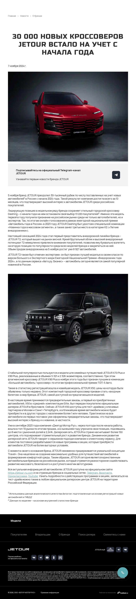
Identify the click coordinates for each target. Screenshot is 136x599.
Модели (16, 521)
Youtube (33, 476)
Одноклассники (17, 476)
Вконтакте (105, 473)
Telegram (92, 473)
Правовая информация (50, 593)
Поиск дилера (86, 534)
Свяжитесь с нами (114, 534)
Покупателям (19, 534)
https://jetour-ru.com (20, 473)
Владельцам (42, 534)
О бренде (64, 534)
